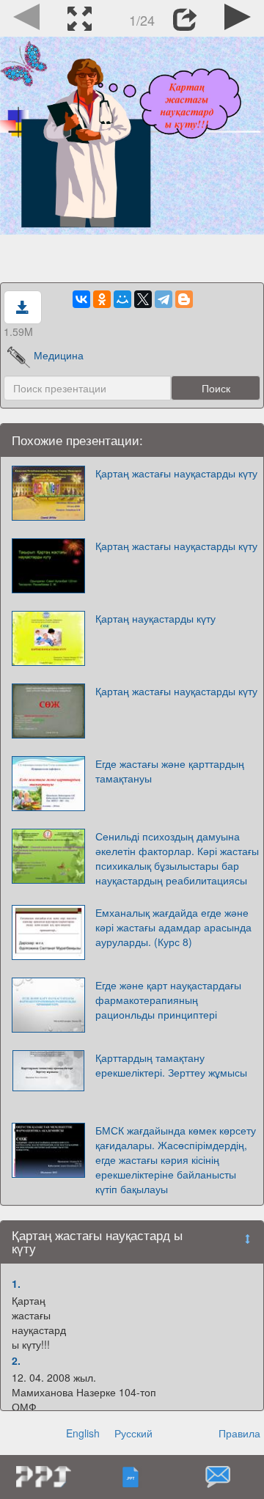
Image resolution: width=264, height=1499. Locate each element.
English (83, 1433)
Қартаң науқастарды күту (155, 618)
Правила (239, 1433)
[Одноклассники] (102, 299)
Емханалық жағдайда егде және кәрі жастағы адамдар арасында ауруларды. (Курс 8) (173, 927)
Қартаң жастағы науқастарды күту (176, 473)
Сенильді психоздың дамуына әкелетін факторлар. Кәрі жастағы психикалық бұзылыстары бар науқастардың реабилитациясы (177, 858)
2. (16, 1360)
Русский (133, 1433)
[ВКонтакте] (81, 299)
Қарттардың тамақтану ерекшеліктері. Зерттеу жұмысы (171, 1065)
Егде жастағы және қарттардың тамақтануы (169, 770)
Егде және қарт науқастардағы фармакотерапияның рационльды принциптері (168, 1000)
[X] (143, 299)
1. (16, 1283)
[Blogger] (184, 299)
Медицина (59, 355)
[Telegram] (163, 299)
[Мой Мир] (122, 299)
